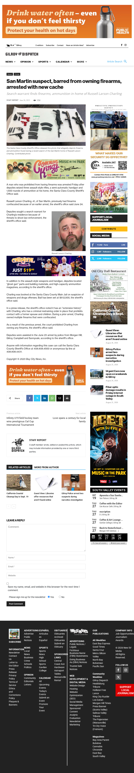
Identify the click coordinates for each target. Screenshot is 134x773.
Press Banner (99, 706)
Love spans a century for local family (69, 420)
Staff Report (12, 100)
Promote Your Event (43, 707)
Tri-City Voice (99, 726)
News (10, 74)
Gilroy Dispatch (100, 680)
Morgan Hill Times (102, 703)
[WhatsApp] (52, 398)
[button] (117, 61)
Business (28, 657)
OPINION (28, 674)
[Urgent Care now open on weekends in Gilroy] (96, 374)
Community (30, 678)
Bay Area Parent (101, 740)
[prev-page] (9, 506)
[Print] (67, 398)
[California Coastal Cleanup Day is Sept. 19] (19, 482)
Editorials (29, 681)
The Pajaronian (100, 719)
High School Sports (42, 660)
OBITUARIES (60, 630)
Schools (28, 664)
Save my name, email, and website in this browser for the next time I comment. (44, 588)
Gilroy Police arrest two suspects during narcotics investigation (72, 496)
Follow (121, 251)
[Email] (59, 398)
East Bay (97, 753)
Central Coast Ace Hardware (59, 664)
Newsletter (14, 652)
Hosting (74, 688)
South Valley (99, 756)
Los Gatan (98, 700)
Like (123, 245)
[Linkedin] (44, 398)
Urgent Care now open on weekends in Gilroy (116, 373)
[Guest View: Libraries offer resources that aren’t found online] (46, 482)
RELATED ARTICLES (19, 467)
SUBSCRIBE (15, 642)
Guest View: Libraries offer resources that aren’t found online (44, 496)
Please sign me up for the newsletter (27, 597)
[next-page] (14, 506)
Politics (27, 667)
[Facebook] (122, 45)
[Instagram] (125, 45)
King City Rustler (101, 696)
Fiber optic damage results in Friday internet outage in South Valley (116, 392)
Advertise (29, 633)
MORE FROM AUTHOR (46, 467)
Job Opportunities (125, 633)
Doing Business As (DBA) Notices (78, 661)
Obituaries (59, 633)
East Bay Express (101, 643)
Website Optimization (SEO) (76, 695)
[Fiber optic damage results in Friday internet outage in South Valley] (96, 390)
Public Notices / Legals (77, 645)
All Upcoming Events (44, 684)
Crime (17, 74)
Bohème (97, 743)
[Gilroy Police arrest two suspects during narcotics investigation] (74, 482)
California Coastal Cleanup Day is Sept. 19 (108, 313)
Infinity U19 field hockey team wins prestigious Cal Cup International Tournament (23, 421)
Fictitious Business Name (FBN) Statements (79, 653)
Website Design (77, 685)
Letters (27, 684)
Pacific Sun (98, 666)
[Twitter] (37, 398)
